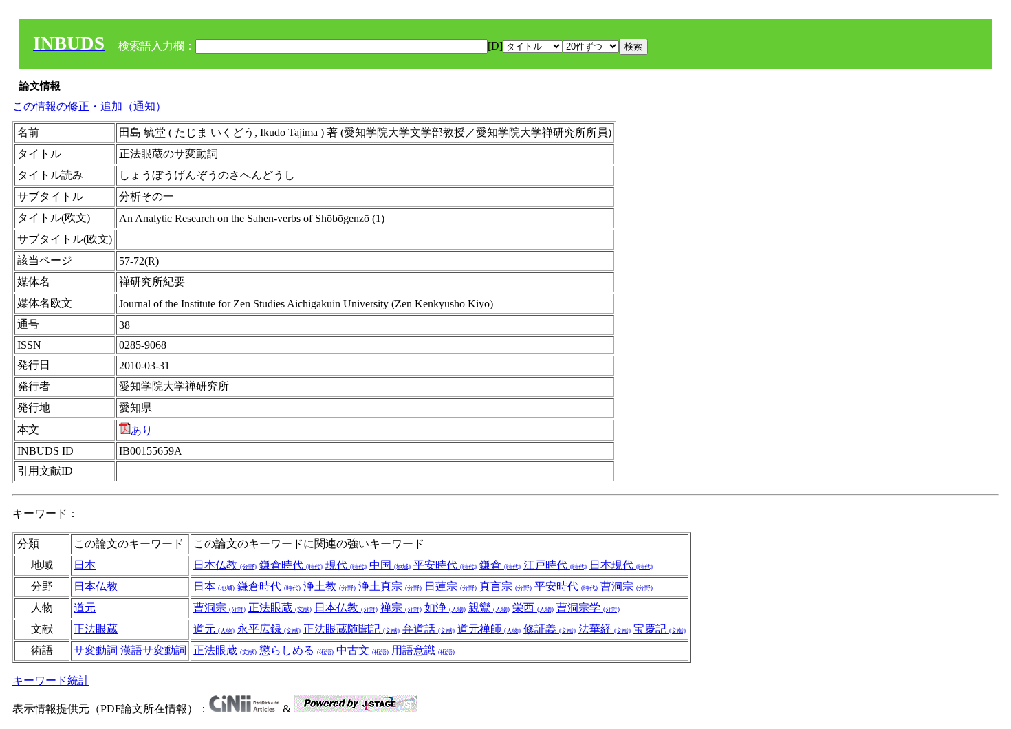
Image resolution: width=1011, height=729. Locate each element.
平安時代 (445, 565)
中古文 (362, 650)
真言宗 (505, 586)
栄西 (533, 607)
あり (142, 430)
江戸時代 (555, 565)
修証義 (549, 629)
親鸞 (489, 607)
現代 (346, 565)
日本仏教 (225, 565)
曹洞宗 (626, 586)
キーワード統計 (50, 680)
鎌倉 (500, 565)
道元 (85, 607)
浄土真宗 (390, 586)
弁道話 (428, 629)
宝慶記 (659, 629)
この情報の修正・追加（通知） (89, 106)
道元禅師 (489, 629)
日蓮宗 (450, 586)
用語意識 (423, 650)
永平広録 (269, 629)
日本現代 (621, 565)
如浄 (445, 607)
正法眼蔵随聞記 (351, 629)
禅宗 (401, 607)
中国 (390, 565)
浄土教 (329, 586)
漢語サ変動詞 (153, 650)
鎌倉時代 (291, 565)
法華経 (604, 629)
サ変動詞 (96, 650)
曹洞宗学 (588, 607)
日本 (85, 565)
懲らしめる (296, 650)
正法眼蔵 (280, 607)
